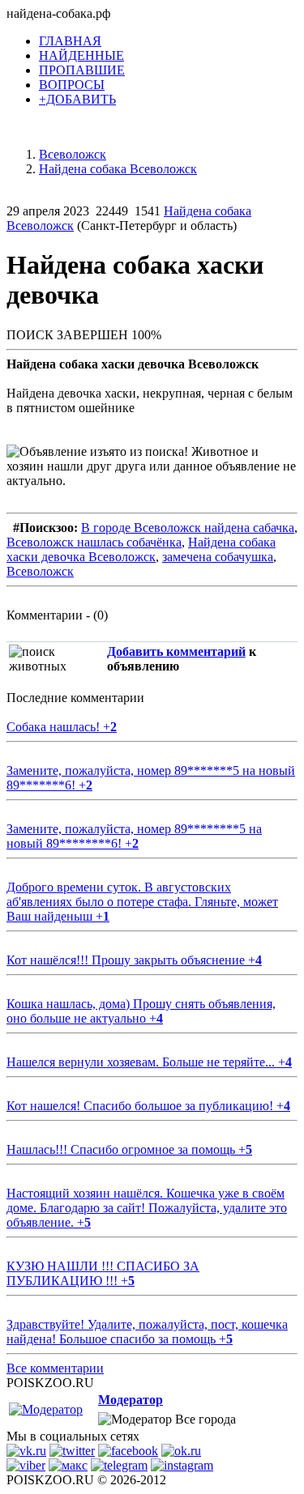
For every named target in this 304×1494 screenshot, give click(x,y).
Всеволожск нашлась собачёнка (94, 542)
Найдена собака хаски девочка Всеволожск (141, 549)
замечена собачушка (217, 557)
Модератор (130, 1400)
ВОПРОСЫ (72, 85)
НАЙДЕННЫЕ (81, 55)
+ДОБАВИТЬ (77, 99)
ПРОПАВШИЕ (82, 70)
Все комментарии (55, 1368)
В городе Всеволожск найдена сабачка (187, 527)
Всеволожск (40, 571)
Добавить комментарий (176, 651)
